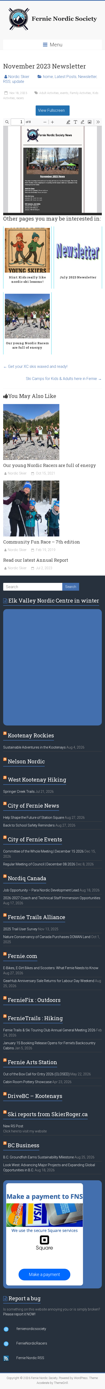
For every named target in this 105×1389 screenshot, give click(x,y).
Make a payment (44, 1274)
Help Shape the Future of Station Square (33, 818)
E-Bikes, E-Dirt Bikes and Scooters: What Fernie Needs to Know (50, 968)
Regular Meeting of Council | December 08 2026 (39, 864)
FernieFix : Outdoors (34, 999)
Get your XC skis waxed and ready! (35, 366)
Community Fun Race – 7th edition (41, 542)
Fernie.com (22, 955)
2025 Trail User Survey (20, 929)
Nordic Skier (18, 76)
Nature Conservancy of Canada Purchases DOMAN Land (46, 937)
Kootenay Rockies (31, 735)
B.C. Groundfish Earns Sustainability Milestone (38, 1157)
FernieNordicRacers (31, 1343)
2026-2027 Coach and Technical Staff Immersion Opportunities (51, 898)
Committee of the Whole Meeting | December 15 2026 (43, 851)
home (48, 76)
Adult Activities (49, 93)
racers (20, 98)
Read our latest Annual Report (35, 560)
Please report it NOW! (19, 1314)
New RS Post (13, 1126)
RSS (6, 81)
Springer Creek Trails (19, 792)
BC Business (23, 1145)
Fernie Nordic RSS (30, 1358)
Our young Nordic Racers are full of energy (49, 465)
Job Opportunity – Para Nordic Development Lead (41, 890)
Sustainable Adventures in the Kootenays (34, 747)
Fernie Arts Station (32, 1062)
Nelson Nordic (26, 761)
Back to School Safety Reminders (29, 825)
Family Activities (80, 93)
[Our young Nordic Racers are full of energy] (31, 406)
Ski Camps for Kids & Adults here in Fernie (64, 378)
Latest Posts (65, 76)
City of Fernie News (33, 805)
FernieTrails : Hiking (35, 1018)
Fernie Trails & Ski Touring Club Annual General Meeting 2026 (49, 1030)
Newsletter (87, 76)
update (18, 81)
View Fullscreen (51, 110)
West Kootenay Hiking (37, 779)
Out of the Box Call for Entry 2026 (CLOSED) (36, 1074)
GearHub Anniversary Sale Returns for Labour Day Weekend (48, 981)
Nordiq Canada (27, 878)
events (64, 93)
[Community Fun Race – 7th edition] (31, 483)
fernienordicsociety (31, 1329)
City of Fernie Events (35, 839)
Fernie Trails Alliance (36, 917)
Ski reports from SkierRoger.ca (48, 1114)
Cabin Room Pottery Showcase (27, 1082)
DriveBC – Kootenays (35, 1095)
